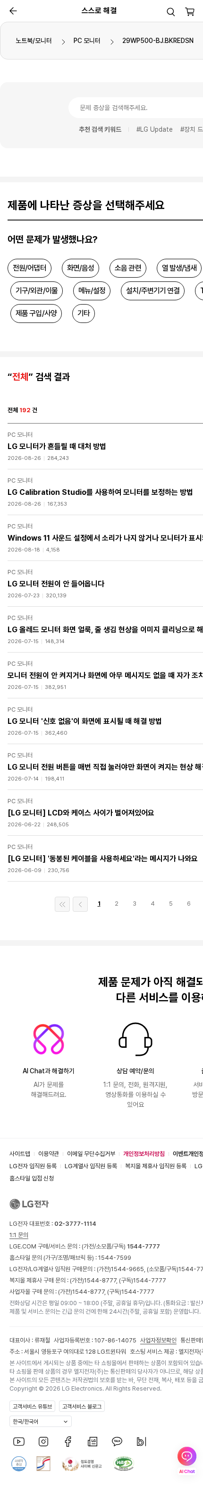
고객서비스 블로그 (82, 1406)
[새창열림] (18, 1441)
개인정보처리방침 (144, 1153)
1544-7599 (114, 1257)
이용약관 (48, 1153)
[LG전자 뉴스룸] (92, 1441)
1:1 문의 (18, 1235)
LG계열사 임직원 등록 (91, 1166)
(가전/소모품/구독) (120, 1246)
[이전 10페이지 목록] (80, 904)
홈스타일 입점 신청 (31, 1178)
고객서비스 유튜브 (32, 1406)
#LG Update (154, 129)
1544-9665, (129, 1269)
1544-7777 (149, 1280)
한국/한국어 (25, 1421)
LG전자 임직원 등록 (33, 1166)
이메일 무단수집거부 (91, 1153)
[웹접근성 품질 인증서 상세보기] (123, 1463)
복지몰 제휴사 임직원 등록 (155, 1166)
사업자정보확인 (158, 1340)
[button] (171, 12)
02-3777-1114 (75, 1223)
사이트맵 (19, 1153)
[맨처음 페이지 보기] (62, 904)
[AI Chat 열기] (187, 1461)
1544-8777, (101, 1280)
